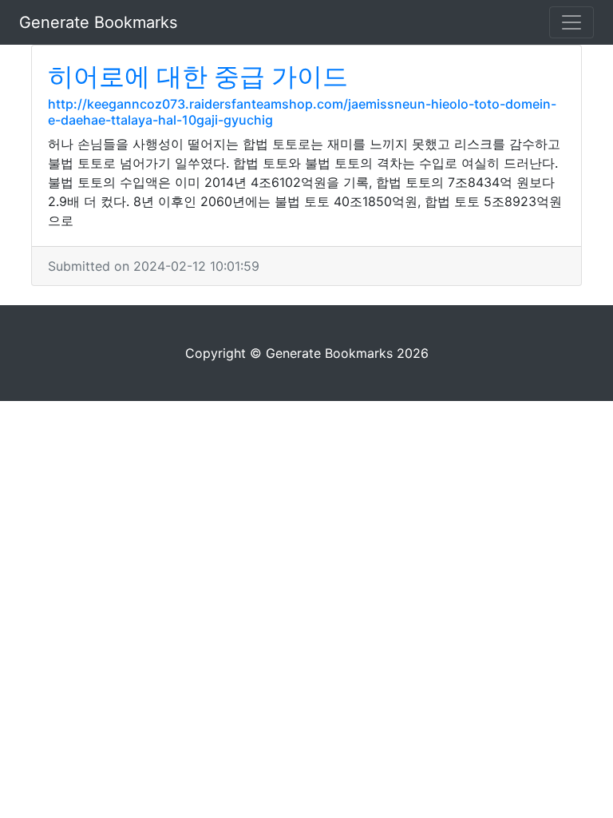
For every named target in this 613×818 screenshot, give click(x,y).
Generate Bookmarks (98, 22)
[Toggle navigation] (571, 22)
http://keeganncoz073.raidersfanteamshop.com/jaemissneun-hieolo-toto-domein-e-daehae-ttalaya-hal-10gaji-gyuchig (302, 111)
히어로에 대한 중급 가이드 (198, 76)
